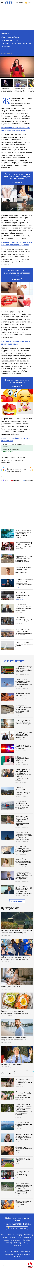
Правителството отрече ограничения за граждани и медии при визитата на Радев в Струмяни (23, 835)
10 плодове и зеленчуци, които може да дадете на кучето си (22, 594)
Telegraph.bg (17, 1245)
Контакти (17, 1256)
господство (19, 460)
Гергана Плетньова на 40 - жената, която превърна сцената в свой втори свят (24, 1137)
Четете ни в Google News (18, 1228)
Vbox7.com (11, 1235)
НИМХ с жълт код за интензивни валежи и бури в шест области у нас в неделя (23, 533)
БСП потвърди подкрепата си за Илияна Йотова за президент (22, 759)
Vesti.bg (9, 2)
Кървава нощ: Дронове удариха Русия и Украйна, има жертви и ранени (23, 849)
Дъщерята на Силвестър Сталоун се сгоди (23, 1148)
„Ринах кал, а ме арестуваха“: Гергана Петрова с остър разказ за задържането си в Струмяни (23, 820)
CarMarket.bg (27, 1237)
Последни (19, 2)
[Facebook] (17, 1259)
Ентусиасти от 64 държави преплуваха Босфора (23, 1124)
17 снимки (16, 182)
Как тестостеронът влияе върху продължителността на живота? (13, 1039)
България (17, 688)
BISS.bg (6, 1240)
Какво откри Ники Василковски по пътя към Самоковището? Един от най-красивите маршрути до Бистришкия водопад (23, 1109)
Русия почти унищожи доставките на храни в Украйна (23, 619)
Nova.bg (5, 1237)
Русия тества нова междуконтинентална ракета (24, 644)
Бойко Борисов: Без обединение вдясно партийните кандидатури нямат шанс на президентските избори (23, 775)
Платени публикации (23, 1254)
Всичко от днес (17, 901)
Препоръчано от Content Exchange (23, 1071)
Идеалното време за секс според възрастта (17, 381)
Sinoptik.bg (26, 1240)
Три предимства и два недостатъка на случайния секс (17, 272)
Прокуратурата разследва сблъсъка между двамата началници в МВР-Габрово (23, 709)
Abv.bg (3, 1235)
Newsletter (16, 480)
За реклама (14, 1252)
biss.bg (17, 587)
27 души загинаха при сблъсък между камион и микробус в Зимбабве (23, 669)
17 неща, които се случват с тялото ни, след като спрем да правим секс (17, 176)
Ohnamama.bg (15, 1240)
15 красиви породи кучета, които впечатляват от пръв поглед (23, 1081)
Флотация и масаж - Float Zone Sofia (23, 694)
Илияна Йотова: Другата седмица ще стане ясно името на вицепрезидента (23, 861)
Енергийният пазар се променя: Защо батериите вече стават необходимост (24, 582)
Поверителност (9, 1254)
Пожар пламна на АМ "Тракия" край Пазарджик (23, 1203)
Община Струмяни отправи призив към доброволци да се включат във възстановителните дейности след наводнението (23, 1188)
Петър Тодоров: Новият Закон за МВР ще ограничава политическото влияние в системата (23, 889)
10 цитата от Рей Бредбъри (11, 1064)
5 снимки (16, 279)
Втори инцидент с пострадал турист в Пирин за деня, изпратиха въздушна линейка (23, 682)
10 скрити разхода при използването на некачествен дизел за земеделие (16, 931)
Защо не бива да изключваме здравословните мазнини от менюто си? (16, 1012)
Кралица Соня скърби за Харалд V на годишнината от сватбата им (23, 734)
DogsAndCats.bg (15, 1237)
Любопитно (5, 33)
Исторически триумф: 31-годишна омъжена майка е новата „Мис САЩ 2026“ (23, 545)
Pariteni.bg (17, 1243)
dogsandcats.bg (19, 599)
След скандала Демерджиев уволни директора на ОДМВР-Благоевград (23, 607)
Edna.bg (25, 1243)
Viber (6, 480)
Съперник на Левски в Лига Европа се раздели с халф (23, 1173)
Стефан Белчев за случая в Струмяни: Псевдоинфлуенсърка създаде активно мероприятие (23, 875)
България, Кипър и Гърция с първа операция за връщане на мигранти (23, 632)
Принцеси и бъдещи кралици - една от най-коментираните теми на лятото (23, 570)
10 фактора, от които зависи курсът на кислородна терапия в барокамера (16, 958)
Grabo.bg (9, 1243)
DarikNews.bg (28, 1235)
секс (13, 458)
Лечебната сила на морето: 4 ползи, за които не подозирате (23, 722)
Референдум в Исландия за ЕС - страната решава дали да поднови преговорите (22, 805)
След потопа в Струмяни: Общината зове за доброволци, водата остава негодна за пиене (23, 558)
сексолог (5, 458)
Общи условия (25, 1252)
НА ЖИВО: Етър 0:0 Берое (22, 1160)
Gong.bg (19, 1235)
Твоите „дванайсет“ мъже (11, 986)
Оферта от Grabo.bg (20, 697)
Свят (16, 674)
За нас (6, 1252)
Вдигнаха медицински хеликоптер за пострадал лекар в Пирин (22, 790)
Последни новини (13, 660)
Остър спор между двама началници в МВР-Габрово (23, 746)
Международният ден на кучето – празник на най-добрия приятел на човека (23, 1094)
